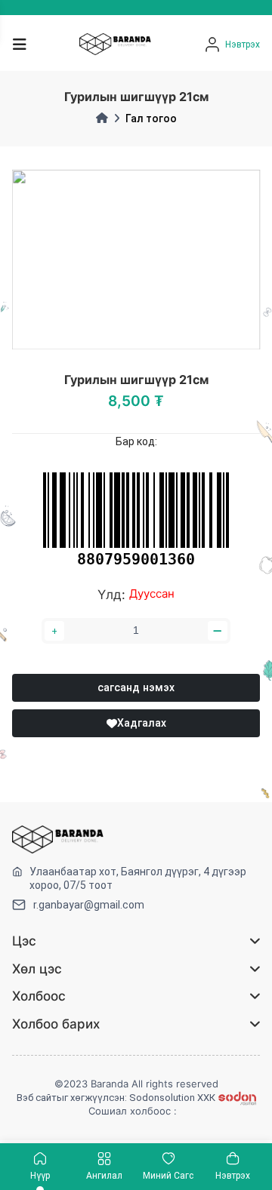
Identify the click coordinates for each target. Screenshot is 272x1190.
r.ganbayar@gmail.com (88, 905)
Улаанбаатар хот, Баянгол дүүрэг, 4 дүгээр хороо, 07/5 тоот (137, 878)
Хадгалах (141, 723)
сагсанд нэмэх (136, 687)
